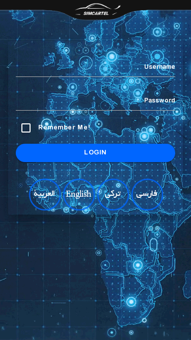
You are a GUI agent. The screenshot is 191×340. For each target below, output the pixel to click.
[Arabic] (44, 208)
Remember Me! (64, 128)
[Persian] (146, 208)
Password (159, 101)
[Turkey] (112, 208)
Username (159, 67)
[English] (78, 208)
